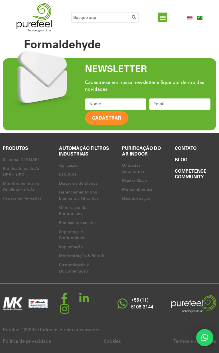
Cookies (112, 341)
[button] (162, 17)
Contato (185, 148)
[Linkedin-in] (83, 298)
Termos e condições (194, 341)
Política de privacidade (27, 341)
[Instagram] (64, 309)
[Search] (135, 17)
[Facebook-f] (64, 298)
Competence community (190, 173)
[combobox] (100, 17)
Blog (181, 159)
